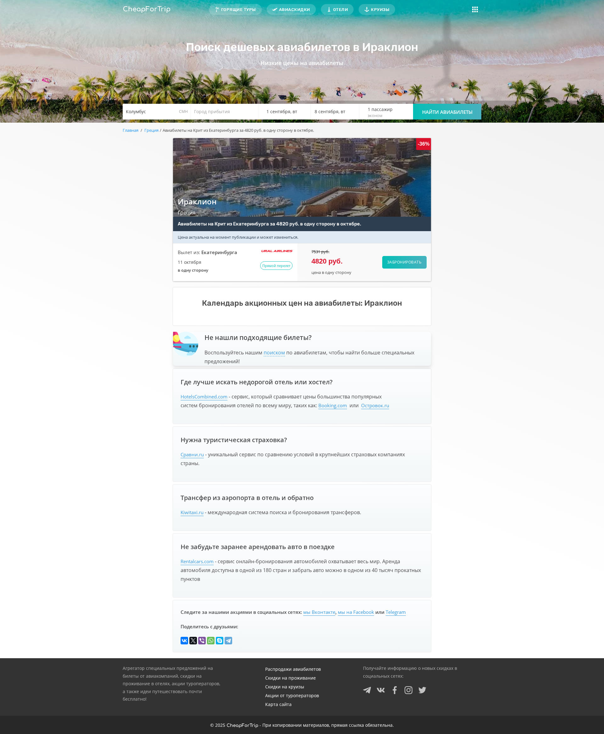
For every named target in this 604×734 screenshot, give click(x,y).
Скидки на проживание (290, 678)
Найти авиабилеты (447, 112)
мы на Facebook (356, 612)
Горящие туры (238, 9)
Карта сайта (278, 704)
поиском (274, 352)
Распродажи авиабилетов (293, 669)
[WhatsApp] (211, 640)
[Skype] (219, 640)
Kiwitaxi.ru (192, 512)
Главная (130, 130)
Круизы (380, 9)
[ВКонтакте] (184, 640)
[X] (193, 640)
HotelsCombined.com (204, 396)
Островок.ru (375, 405)
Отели (340, 9)
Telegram (396, 612)
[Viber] (202, 640)
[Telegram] (228, 640)
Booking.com (332, 405)
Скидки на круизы (284, 687)
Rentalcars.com (197, 561)
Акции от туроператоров (292, 695)
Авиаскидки (294, 9)
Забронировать (404, 262)
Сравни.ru (192, 454)
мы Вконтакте (319, 612)
